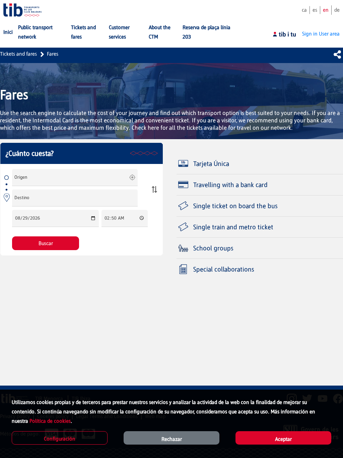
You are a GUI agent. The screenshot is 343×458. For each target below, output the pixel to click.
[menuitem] (8, 32)
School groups (213, 248)
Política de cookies (50, 421)
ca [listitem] (304, 10)
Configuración (59, 439)
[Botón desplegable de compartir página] (337, 54)
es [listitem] (315, 10)
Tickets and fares (18, 54)
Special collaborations (223, 269)
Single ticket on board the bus (235, 206)
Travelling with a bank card (230, 185)
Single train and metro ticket (233, 227)
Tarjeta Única (211, 164)
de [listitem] (337, 10)
